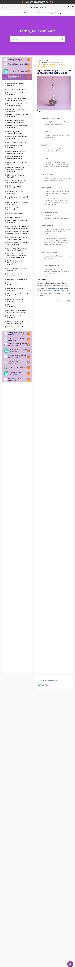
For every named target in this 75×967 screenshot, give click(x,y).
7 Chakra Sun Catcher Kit (15, 327)
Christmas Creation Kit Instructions (14, 306)
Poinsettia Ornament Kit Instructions (15, 147)
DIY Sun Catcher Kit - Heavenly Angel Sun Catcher (17, 244)
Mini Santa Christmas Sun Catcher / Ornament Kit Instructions (15, 169)
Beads (43, 13)
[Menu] (2, 7)
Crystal (37, 13)
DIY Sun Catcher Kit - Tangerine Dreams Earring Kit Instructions (18, 227)
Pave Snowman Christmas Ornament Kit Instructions (16, 152)
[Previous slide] (4, 2)
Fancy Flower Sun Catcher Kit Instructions (17, 222)
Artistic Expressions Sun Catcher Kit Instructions (15, 322)
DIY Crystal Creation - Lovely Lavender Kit (17, 269)
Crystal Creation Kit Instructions (48, 62)
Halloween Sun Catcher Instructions (15, 192)
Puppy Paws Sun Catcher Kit (16, 142)
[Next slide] (69, 2)
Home (39, 60)
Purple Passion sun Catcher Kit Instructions (17, 138)
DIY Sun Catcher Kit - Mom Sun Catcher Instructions (17, 238)
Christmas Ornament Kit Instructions (15, 300)
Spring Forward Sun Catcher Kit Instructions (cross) (17, 105)
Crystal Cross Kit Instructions (17, 279)
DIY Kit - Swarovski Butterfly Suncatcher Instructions (16, 249)
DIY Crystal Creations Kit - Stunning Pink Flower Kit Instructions (16, 263)
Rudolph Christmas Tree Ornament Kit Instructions (15, 132)
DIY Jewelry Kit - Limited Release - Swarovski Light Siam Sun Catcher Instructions (17, 255)
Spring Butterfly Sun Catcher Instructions (16, 110)
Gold (31, 13)
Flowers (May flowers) (15, 213)
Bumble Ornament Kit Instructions (14, 317)
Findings (58, 13)
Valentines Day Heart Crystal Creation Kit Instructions (16, 99)
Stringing (50, 13)
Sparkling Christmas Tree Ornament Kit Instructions (15, 121)
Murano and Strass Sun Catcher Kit (17, 163)
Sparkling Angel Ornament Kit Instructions (17, 127)
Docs (46, 60)
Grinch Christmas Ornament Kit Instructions (17, 203)
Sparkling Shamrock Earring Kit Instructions (17, 116)
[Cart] (73, 7)
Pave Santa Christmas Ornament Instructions (14, 158)
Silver (26, 13)
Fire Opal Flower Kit (13, 217)
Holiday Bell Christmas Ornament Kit (14, 187)
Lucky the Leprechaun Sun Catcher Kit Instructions (16, 181)
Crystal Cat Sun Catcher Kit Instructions (16, 289)
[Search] (6, 7)
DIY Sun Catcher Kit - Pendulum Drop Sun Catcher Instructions (18, 233)
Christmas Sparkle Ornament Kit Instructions (18, 295)
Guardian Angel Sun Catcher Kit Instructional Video (17, 198)
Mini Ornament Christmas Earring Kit (15, 176)
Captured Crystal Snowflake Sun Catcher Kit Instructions (16, 311)
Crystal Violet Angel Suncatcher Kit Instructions (17, 275)
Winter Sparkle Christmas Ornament (15, 85)
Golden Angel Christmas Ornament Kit (15, 209)
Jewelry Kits (18, 13)
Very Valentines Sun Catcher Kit (17, 89)
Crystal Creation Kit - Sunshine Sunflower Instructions (17, 284)
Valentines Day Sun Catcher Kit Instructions (17, 94)
